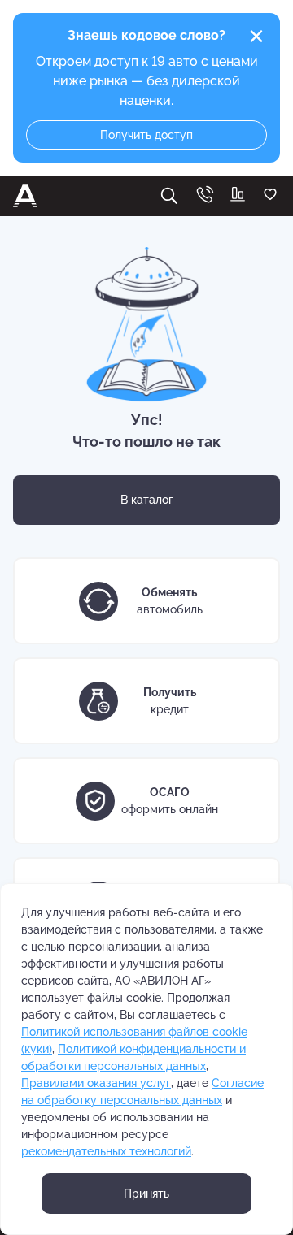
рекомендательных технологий (106, 1151)
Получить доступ (146, 134)
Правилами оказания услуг (96, 1083)
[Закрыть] (256, 36)
